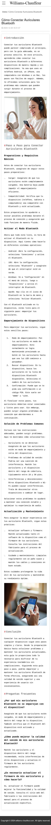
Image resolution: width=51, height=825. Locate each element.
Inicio (4, 11)
